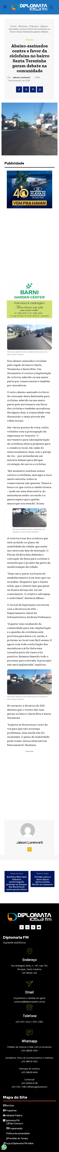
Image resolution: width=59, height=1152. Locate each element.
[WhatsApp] (40, 89)
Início (13, 26)
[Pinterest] (33, 89)
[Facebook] (19, 89)
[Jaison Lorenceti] (29, 830)
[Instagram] (27, 927)
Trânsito (33, 26)
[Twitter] (26, 89)
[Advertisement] (29, 244)
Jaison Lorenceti (21, 77)
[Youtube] (39, 927)
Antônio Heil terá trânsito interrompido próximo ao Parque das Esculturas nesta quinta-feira (16, 883)
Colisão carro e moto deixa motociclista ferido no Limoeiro (42, 881)
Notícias (23, 26)
